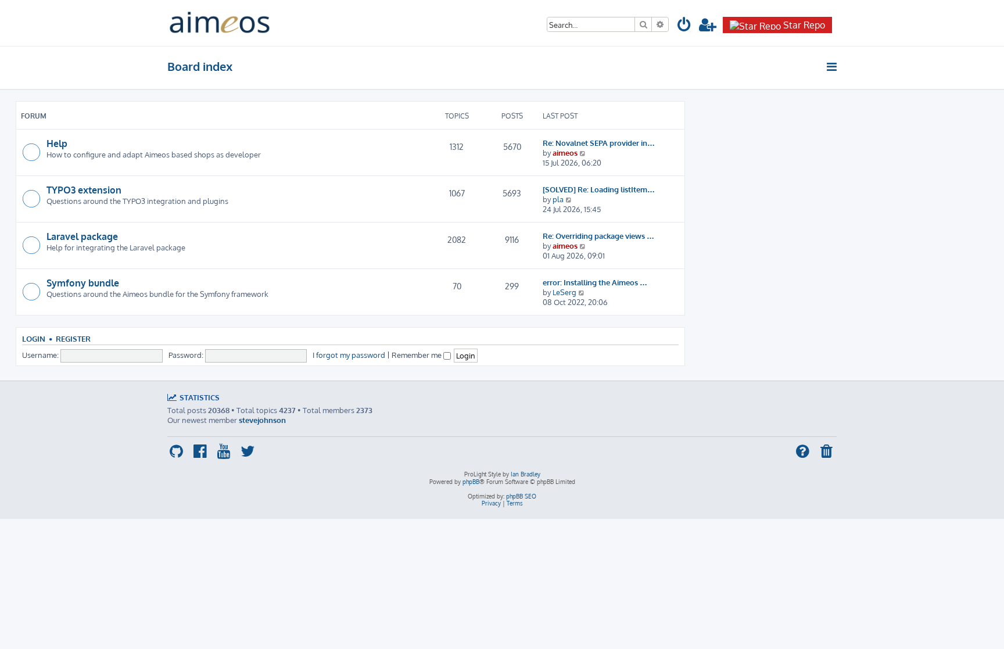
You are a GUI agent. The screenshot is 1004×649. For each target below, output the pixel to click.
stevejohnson (262, 420)
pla (558, 199)
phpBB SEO (521, 496)
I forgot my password (349, 355)
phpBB (470, 481)
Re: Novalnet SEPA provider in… (599, 143)
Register (73, 338)
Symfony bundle (82, 283)
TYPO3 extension (83, 190)
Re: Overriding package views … (598, 236)
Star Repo (804, 25)
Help (56, 143)
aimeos (565, 152)
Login (33, 338)
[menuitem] (684, 26)
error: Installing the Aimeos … (595, 282)
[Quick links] (832, 67)
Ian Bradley (525, 474)
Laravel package (82, 236)
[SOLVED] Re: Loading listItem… (599, 189)
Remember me (417, 355)
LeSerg (564, 292)
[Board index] (219, 23)
